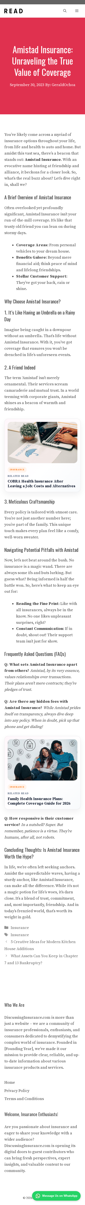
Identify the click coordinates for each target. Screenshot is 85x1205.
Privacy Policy (16, 1090)
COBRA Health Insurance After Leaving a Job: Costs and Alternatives (41, 484)
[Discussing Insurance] (13, 11)
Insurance (20, 927)
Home (9, 1082)
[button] (65, 11)
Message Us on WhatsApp (59, 1195)
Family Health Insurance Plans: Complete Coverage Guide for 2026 (39, 801)
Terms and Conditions (24, 1098)
